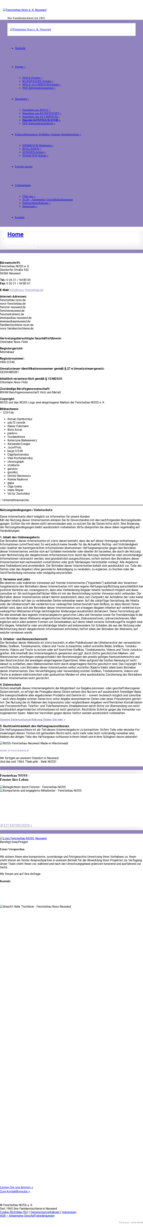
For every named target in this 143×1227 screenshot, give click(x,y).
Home (15, 234)
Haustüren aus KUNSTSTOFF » (41, 113)
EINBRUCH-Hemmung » (38, 145)
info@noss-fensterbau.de (26, 290)
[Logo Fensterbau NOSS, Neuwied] (23, 838)
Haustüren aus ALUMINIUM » (41, 116)
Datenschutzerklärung (45, 1212)
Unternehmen (23, 185)
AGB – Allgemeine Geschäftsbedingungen (47, 199)
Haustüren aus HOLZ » (36, 110)
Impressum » (29, 206)
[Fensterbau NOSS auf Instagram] (1, 1198)
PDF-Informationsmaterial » (38, 87)
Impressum (69, 1212)
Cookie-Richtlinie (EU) (14, 1212)
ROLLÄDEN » (31, 148)
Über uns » (28, 196)
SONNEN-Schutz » (34, 152)
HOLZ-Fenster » (32, 77)
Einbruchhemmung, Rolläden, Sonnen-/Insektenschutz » (48, 134)
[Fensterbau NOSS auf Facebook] (1, 1195)
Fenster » (20, 66)
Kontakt (19, 217)
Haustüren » (22, 98)
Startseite (20, 48)
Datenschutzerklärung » (36, 203)
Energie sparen (23, 166)
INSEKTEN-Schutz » (35, 155)
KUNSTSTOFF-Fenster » (37, 81)
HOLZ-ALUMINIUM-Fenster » (41, 84)
